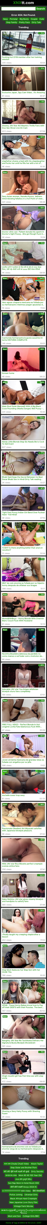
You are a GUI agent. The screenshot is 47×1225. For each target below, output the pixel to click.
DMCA (23, 1223)
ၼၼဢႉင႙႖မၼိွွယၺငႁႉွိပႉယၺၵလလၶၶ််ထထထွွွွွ (23, 1211)
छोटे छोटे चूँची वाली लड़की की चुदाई (16, 1171)
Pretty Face (24, 22)
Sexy (5, 19)
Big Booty (24, 19)
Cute (42, 19)
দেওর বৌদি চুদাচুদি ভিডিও (23, 1179)
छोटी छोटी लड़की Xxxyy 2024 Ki (23, 1187)
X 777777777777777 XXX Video (16, 1191)
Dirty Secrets (37, 1171)
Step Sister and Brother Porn (23, 1167)
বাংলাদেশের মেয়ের (11, 1175)
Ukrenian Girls (31, 1194)
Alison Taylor (37, 1163)
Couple (34, 19)
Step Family (11, 22)
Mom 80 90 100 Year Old (30, 1175)
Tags (15, 1223)
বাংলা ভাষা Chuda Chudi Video (16, 1163)
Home (8, 1223)
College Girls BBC (31, 1216)
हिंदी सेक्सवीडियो (39, 1191)
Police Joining (16, 1194)
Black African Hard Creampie (23, 1198)
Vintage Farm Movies (23, 1206)
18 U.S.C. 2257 (34, 1223)
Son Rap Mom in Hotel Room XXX (23, 1183)
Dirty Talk (36, 22)
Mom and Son (14, 1216)
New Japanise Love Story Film (23, 1202)
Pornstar (14, 19)
